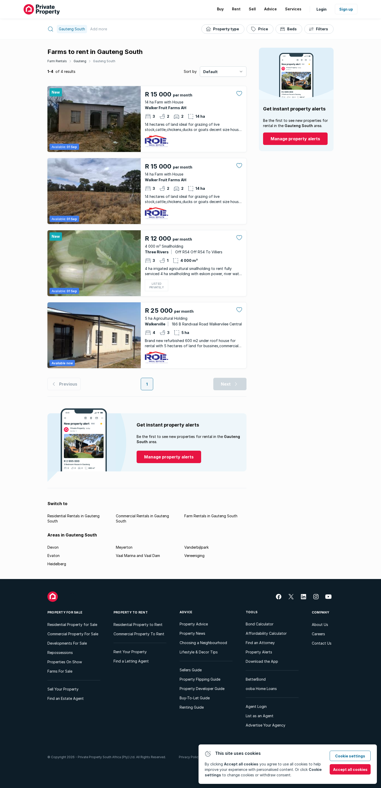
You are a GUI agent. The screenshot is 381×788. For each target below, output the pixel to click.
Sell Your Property (63, 689)
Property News (192, 633)
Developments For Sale (67, 643)
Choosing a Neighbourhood (203, 642)
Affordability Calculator (266, 633)
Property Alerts (259, 652)
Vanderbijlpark (196, 547)
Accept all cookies (350, 769)
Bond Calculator (259, 624)
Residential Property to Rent (138, 624)
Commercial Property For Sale (72, 634)
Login (321, 9)
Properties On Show (64, 662)
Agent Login (256, 706)
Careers (318, 634)
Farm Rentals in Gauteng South (210, 516)
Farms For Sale (59, 671)
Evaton (53, 555)
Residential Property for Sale (72, 624)
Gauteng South (104, 61)
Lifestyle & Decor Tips (199, 652)
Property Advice (194, 624)
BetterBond (256, 679)
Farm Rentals (57, 61)
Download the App (262, 661)
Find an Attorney (260, 642)
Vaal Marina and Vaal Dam (138, 555)
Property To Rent (131, 612)
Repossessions (60, 652)
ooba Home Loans (261, 688)
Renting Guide (192, 707)
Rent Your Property (130, 652)
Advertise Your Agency (265, 725)
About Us (320, 624)
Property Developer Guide (202, 688)
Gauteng (80, 61)
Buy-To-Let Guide (195, 698)
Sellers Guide (191, 670)
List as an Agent (259, 716)
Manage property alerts (295, 138)
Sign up (346, 9)
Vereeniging (194, 555)
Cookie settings (350, 756)
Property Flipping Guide (200, 679)
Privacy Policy (189, 757)
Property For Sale (64, 612)
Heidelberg (56, 564)
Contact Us (321, 643)
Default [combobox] (210, 71)
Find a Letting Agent (131, 661)
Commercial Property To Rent (139, 634)
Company (320, 612)
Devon (53, 547)
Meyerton (124, 547)
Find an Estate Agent (65, 698)
